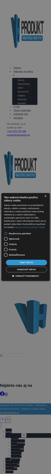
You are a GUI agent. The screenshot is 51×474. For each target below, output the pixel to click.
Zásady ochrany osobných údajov (30, 227)
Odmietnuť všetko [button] (26, 269)
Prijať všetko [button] (26, 262)
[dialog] (25, 237)
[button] (25, 276)
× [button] (45, 196)
